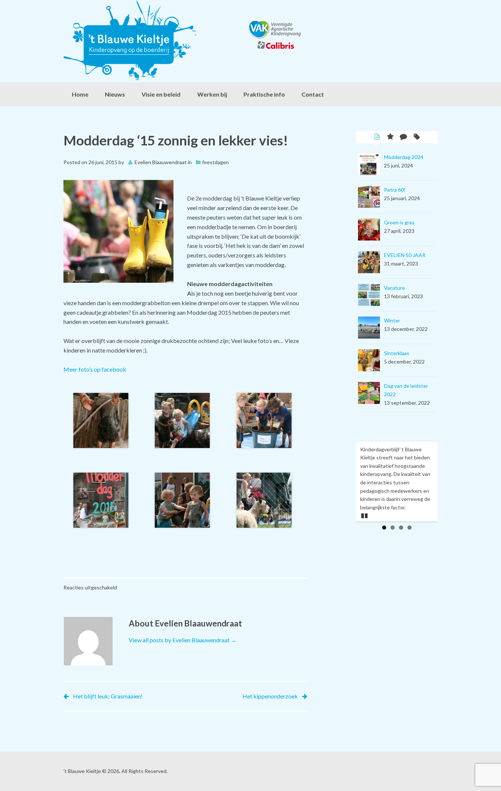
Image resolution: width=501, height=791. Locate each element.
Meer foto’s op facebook (94, 369)
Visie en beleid (161, 94)
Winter (392, 320)
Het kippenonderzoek (270, 696)
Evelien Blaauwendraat (161, 162)
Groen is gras (399, 222)
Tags (417, 137)
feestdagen (215, 162)
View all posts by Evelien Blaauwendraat (183, 639)
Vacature (394, 288)
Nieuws (115, 94)
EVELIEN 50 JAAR (404, 255)
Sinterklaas (396, 353)
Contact (312, 94)
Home (80, 94)
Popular (390, 137)
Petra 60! (395, 190)
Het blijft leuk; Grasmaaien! (108, 696)
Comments (403, 137)
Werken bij (212, 94)
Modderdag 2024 (403, 157)
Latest (377, 137)
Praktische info (264, 94)
